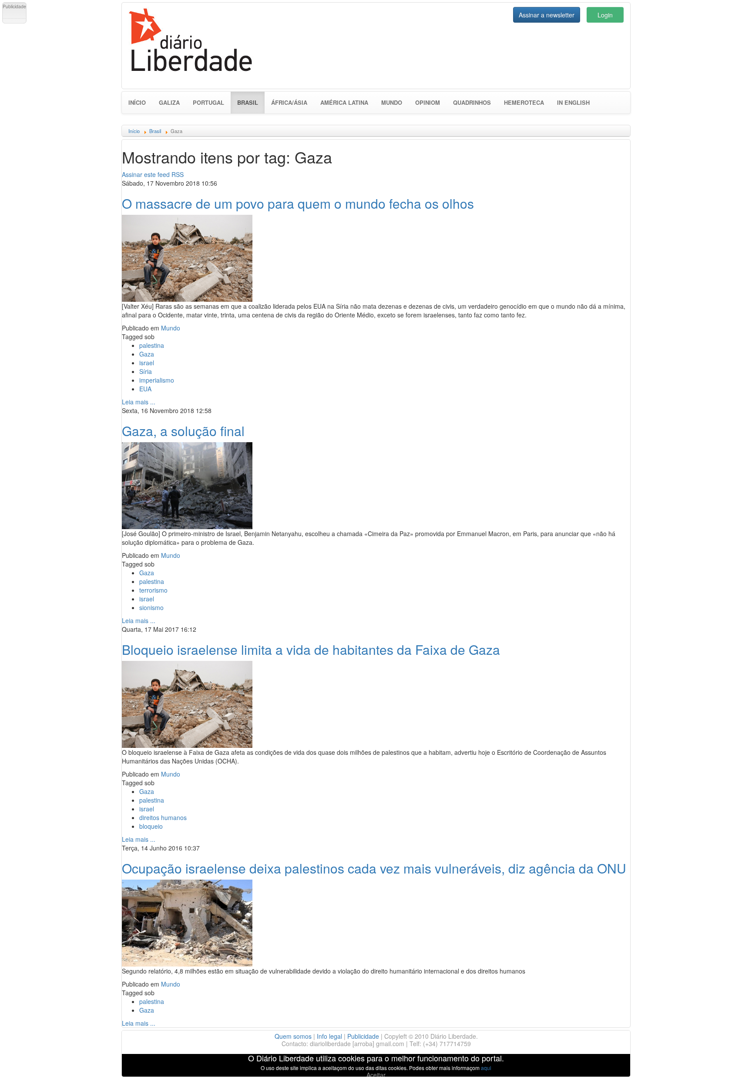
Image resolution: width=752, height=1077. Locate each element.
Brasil (251, 102)
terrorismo (153, 590)
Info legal (329, 1036)
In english (573, 102)
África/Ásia (289, 102)
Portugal (208, 102)
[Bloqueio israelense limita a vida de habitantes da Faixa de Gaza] (187, 703)
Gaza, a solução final (183, 430)
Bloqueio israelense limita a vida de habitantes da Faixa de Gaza (311, 649)
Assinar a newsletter (546, 14)
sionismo (151, 607)
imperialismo (156, 380)
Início (137, 102)
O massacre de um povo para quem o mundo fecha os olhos (298, 203)
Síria (145, 371)
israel (146, 362)
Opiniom (427, 102)
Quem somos (293, 1036)
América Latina (344, 102)
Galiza (169, 102)
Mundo (391, 102)
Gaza (146, 354)
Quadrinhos (472, 102)
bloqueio (151, 826)
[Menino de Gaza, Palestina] (187, 257)
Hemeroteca (524, 102)
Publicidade (363, 1036)
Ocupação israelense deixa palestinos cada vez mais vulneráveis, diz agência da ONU (374, 868)
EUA (145, 388)
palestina (151, 345)
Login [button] (605, 14)
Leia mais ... (138, 401)
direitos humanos (163, 817)
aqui (486, 1067)
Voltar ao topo (726, 1059)
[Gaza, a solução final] (187, 484)
